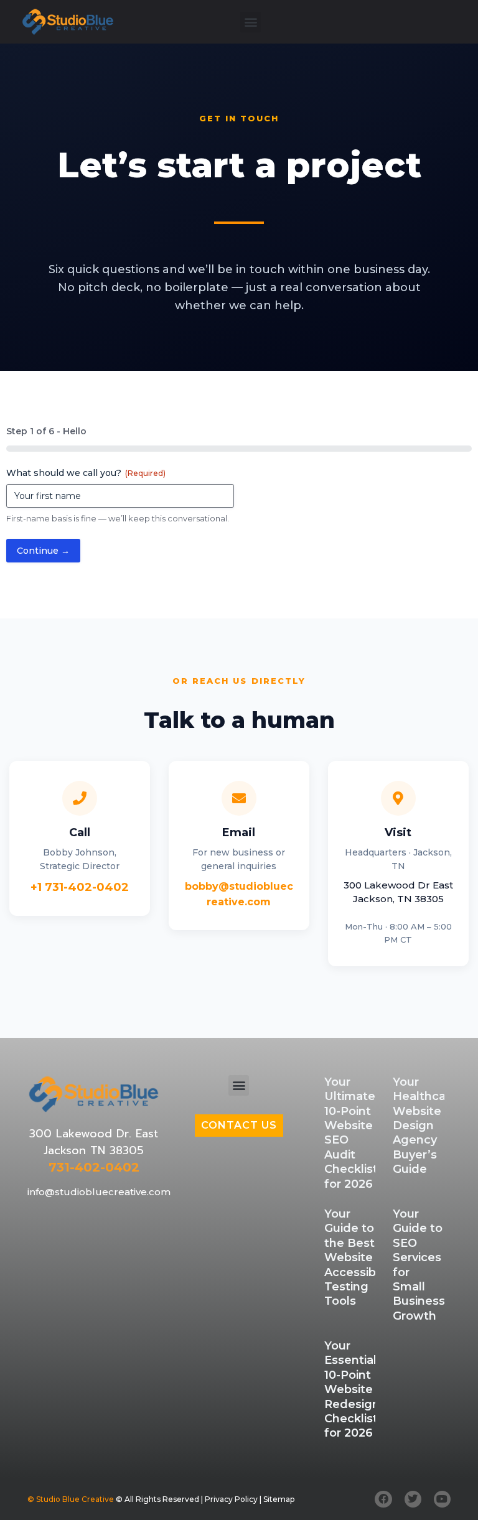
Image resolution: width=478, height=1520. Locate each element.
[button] (250, 22)
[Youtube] (442, 1499)
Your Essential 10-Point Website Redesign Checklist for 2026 (352, 1389)
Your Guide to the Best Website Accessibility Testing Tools (359, 1257)
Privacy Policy (231, 1499)
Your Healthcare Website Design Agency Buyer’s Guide (425, 1125)
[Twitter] (413, 1499)
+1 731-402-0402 (79, 887)
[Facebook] (383, 1499)
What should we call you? (86, 472)
